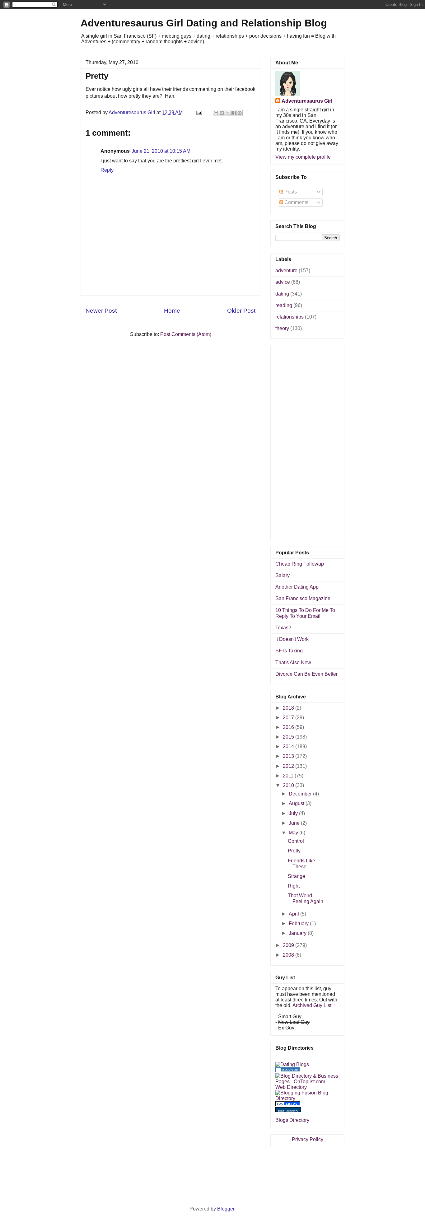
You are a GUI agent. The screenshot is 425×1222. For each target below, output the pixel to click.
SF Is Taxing (289, 650)
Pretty (294, 850)
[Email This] (216, 113)
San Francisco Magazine (302, 598)
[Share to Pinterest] (239, 113)
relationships (289, 316)
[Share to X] (228, 113)
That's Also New (293, 662)
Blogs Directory (292, 1120)
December (301, 793)
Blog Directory (288, 1110)
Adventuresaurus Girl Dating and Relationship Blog (204, 23)
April (294, 914)
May (294, 832)
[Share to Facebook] (234, 113)
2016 (289, 727)
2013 (289, 756)
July (294, 813)
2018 (289, 708)
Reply (107, 170)
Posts (290, 191)
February (299, 923)
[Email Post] (198, 112)
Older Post (241, 310)
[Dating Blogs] (292, 1064)
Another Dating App (297, 587)
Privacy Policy (307, 1139)
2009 (289, 945)
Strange (296, 876)
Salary (282, 575)
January (298, 933)
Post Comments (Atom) (185, 334)
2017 (289, 717)
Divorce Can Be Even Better (306, 674)
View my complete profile (303, 157)
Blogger (225, 1208)
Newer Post (101, 310)
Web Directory (291, 1087)
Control (296, 841)
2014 (289, 746)
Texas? (283, 627)
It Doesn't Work (292, 639)
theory (282, 328)
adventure (286, 270)
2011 (289, 775)
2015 (289, 736)
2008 (289, 955)
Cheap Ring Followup (299, 564)
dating (282, 293)
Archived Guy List (311, 1005)
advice (282, 282)
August (297, 803)
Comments (295, 202)
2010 (289, 785)
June (295, 823)
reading (283, 305)
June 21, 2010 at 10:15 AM (161, 151)
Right (294, 886)
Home (172, 310)
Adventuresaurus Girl (307, 101)
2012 (289, 766)
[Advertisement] (170, 281)
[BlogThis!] (222, 113)
